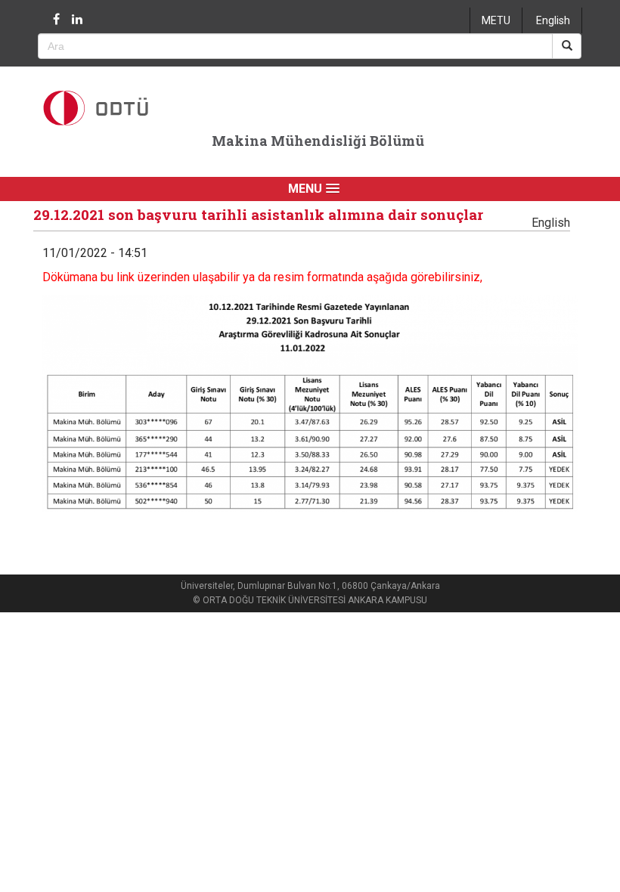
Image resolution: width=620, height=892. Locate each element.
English (553, 20)
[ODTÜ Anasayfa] (117, 108)
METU (496, 20)
